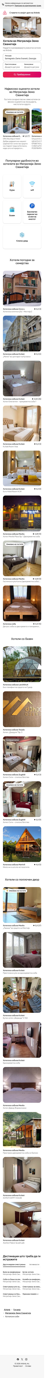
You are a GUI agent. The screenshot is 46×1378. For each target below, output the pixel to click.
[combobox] (22, 58)
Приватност (18, 1366)
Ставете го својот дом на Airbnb (24, 12)
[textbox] (12, 67)
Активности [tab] (34, 1264)
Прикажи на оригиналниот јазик (28, 6)
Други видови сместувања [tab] (14, 1264)
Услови (28, 1366)
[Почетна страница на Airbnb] (5, 13)
